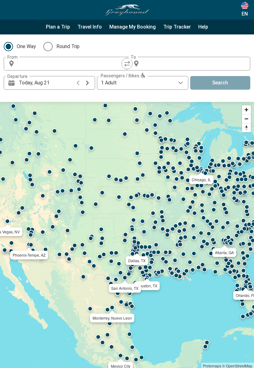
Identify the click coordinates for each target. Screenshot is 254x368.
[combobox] (71, 63)
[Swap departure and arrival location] (127, 63)
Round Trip (68, 46)
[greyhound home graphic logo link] (127, 9)
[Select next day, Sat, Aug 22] (87, 83)
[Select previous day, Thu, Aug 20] (78, 83)
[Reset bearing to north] (246, 127)
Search (220, 83)
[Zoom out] (246, 118)
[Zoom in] (246, 109)
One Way (26, 46)
